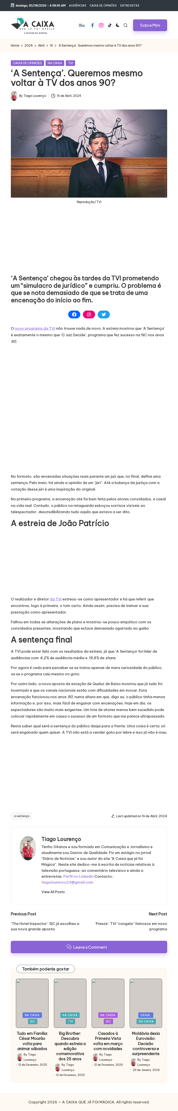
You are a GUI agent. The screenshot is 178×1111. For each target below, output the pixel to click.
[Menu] (81, 25)
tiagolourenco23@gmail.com (67, 882)
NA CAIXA (55, 63)
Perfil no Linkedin (78, 876)
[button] (150, 25)
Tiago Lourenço (61, 839)
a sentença (21, 816)
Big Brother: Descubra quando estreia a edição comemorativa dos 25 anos (70, 1046)
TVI (70, 63)
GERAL (145, 1015)
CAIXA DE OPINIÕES (27, 63)
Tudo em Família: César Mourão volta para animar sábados (32, 1041)
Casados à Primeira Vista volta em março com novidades (108, 1041)
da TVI (56, 599)
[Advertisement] (89, 243)
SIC (32, 1021)
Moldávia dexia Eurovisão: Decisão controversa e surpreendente (146, 1043)
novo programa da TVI (35, 328)
